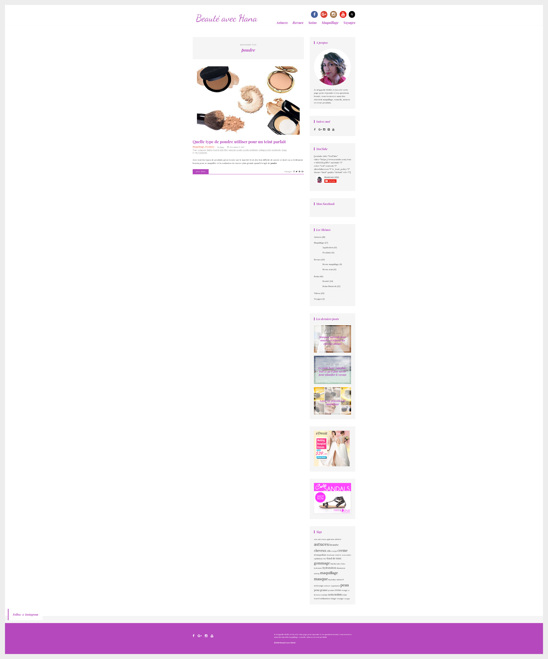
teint (344, 595)
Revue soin (328, 269)
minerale (232, 150)
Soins (312, 22)
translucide (276, 150)
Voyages (349, 22)
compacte (202, 150)
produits (331, 590)
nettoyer (327, 586)
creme (343, 550)
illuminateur (341, 568)
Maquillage (330, 22)
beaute (334, 544)
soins (338, 594)
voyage (340, 598)
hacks (333, 563)
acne (315, 539)
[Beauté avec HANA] (227, 23)
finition (209, 150)
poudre (240, 150)
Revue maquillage (331, 264)
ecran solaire (346, 555)
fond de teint (218, 150)
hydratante (318, 568)
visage (284, 150)
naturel (340, 579)
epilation (318, 558)
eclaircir (338, 555)
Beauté (326, 281)
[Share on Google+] (303, 171)
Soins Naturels (330, 286)
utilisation (325, 598)
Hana (222, 147)
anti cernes (322, 539)
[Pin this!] (299, 171)
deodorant (330, 555)
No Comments (201, 153)
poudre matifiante (250, 150)
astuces (321, 544)
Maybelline (332, 580)
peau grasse (321, 590)
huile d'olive (341, 564)
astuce (338, 539)
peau (344, 585)
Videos (317, 293)
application (330, 539)
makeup (317, 574)
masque (321, 578)
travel (317, 598)
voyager (347, 599)
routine (324, 595)
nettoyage (319, 585)
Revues (298, 22)
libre (226, 150)
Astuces (282, 22)
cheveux (320, 550)
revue (338, 590)
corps (334, 551)
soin (331, 594)
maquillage (329, 572)
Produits (209, 146)
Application (328, 247)
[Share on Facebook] (293, 171)
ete (324, 558)
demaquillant (320, 555)
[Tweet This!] (296, 171)
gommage (322, 563)
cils (329, 550)
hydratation (329, 567)
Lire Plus (201, 171)
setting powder (265, 150)
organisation (335, 586)
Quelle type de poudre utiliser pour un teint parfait (239, 141)
